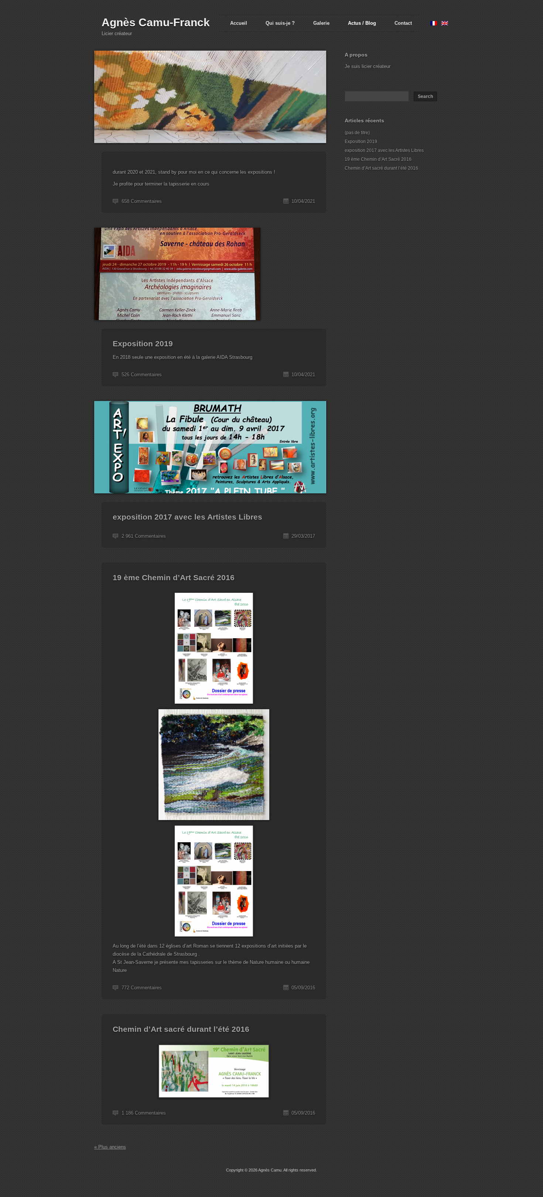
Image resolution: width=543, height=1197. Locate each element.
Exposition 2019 (143, 343)
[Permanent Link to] (210, 147)
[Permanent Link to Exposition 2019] (177, 324)
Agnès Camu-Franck (156, 22)
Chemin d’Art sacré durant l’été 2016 (181, 1029)
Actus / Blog (362, 23)
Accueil (238, 23)
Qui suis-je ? (280, 23)
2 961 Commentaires (144, 536)
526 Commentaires (142, 374)
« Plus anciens (110, 1147)
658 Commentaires (142, 201)
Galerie (321, 23)
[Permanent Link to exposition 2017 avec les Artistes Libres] (210, 498)
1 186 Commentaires (144, 1113)
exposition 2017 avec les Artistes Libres (187, 517)
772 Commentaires (142, 987)
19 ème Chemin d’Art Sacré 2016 (174, 577)
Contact (403, 23)
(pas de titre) (357, 132)
